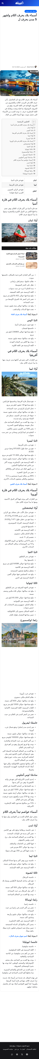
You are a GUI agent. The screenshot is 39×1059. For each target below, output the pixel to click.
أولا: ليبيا (30, 136)
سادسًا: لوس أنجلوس (26, 157)
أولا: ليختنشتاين (28, 144)
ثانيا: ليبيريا (29, 138)
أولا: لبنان (30, 128)
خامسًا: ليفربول (28, 155)
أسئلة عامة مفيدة (31, 11)
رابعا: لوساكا (29, 171)
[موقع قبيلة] (19, 3)
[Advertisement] (19, 43)
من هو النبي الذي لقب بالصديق (15, 264)
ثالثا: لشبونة (29, 168)
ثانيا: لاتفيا (30, 147)
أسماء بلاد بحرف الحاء (19, 314)
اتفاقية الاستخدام (31, 1049)
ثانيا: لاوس (30, 130)
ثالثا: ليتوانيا (29, 149)
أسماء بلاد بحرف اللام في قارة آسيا (22, 125)
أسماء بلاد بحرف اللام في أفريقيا (22, 133)
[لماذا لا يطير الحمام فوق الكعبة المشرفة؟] (31, 256)
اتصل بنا (22, 1049)
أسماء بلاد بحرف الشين (18, 484)
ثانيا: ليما (30, 166)
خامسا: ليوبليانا (28, 174)
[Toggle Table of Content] (32, 122)
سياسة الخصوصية (8, 1049)
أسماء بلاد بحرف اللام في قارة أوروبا (21, 141)
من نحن (16, 1049)
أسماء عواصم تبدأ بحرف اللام (23, 160)
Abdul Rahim (30, 67)
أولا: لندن (30, 163)
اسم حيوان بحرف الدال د (18, 936)
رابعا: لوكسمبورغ (27, 152)
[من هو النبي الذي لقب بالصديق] (31, 265)
